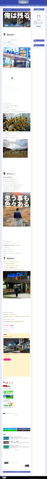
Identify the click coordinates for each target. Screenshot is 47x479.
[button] (43, 11)
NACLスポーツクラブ (10, 413)
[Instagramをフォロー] (39, 26)
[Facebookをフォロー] (38, 26)
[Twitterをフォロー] (37, 26)
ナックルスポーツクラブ (15, 413)
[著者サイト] (36, 26)
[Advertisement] (16, 30)
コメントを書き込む (16, 471)
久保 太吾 (38, 19)
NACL (4, 413)
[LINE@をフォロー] (40, 26)
